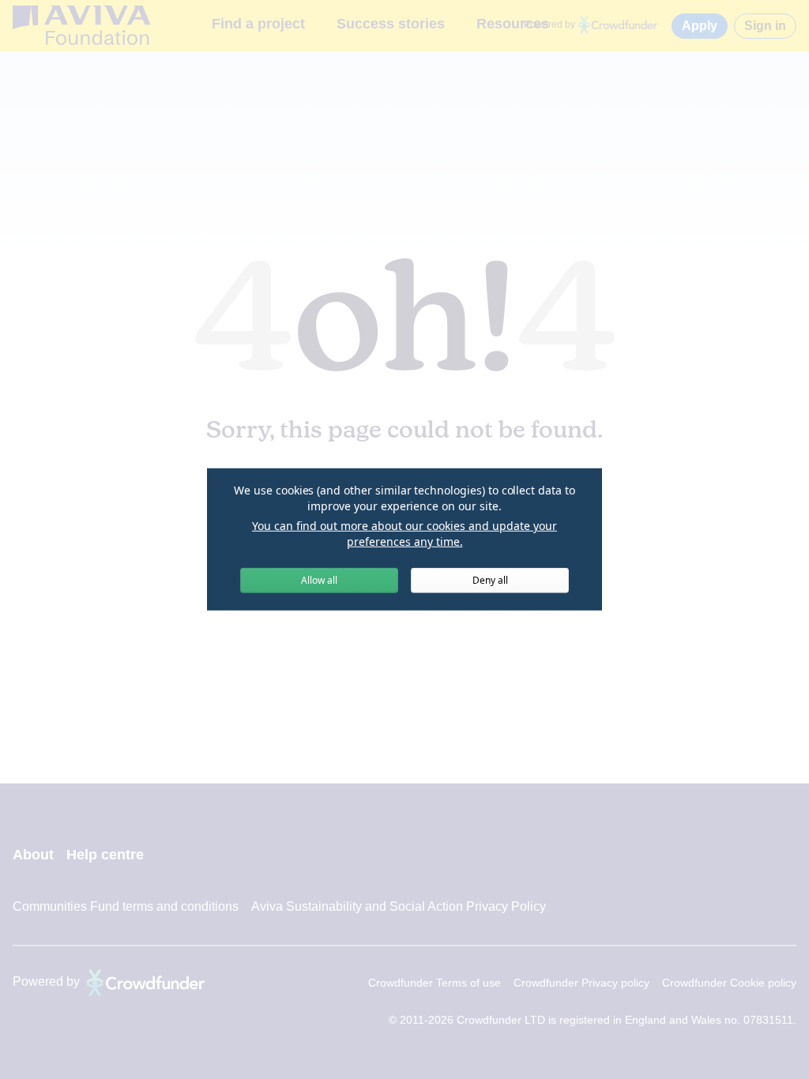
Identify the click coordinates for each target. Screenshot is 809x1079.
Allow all (319, 580)
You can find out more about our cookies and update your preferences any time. (404, 533)
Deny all (490, 580)
